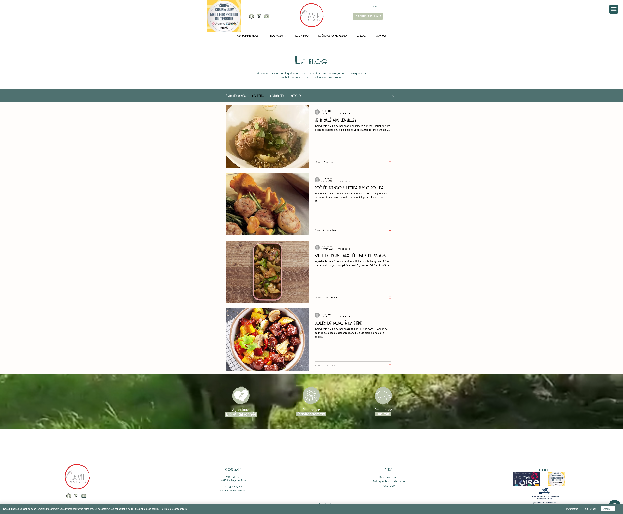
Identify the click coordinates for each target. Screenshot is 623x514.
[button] (613, 9)
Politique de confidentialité (174, 508)
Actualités (277, 95)
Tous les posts (236, 95)
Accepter (607, 508)
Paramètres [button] (572, 508)
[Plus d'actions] (391, 112)
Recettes (258, 95)
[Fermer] (619, 508)
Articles (296, 95)
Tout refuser (589, 508)
